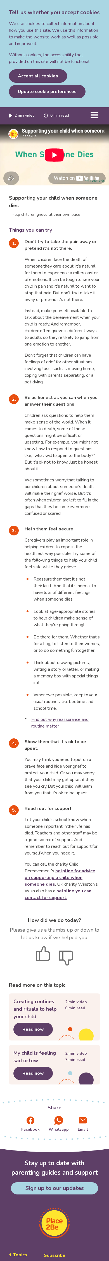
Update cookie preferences (47, 92)
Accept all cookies (38, 76)
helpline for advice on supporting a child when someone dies (60, 877)
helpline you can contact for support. (58, 894)
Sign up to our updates (54, 1188)
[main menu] (94, 115)
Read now (37, 1029)
